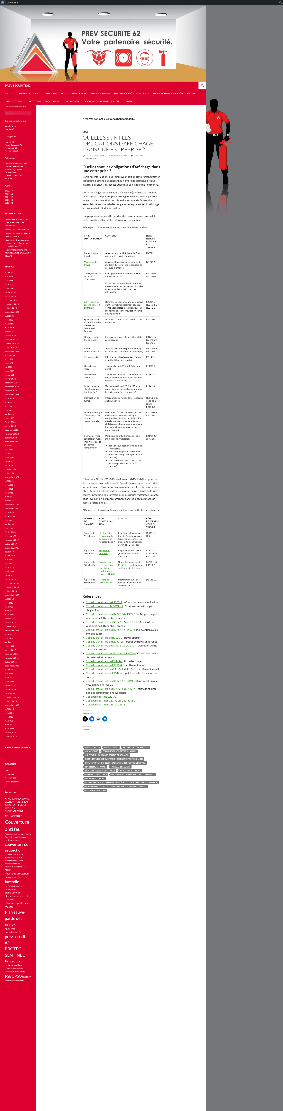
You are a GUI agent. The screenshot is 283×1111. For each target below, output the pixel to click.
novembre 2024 (12, 343)
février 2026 (10, 292)
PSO (18, 976)
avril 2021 (9, 496)
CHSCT (121, 565)
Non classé (9, 774)
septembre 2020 (12, 508)
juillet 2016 (10, 669)
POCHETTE (10, 929)
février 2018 (10, 618)
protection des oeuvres (14, 968)
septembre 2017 (12, 630)
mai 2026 (9, 280)
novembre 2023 (12, 386)
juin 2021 (9, 489)
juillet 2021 (10, 485)
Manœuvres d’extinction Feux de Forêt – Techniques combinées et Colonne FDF (17, 243)
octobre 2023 (11, 390)
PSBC (9, 976)
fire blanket (22, 867)
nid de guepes (10, 889)
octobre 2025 (11, 308)
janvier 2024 (10, 379)
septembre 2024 (12, 351)
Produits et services (56, 93)
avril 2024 (9, 367)
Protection (13, 961)
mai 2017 (9, 638)
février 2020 (10, 532)
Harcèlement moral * (95, 767)
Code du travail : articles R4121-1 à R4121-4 (111, 680)
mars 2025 (9, 327)
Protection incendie (15, 971)
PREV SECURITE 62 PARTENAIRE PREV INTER (101, 101)
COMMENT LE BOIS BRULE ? (17, 229)
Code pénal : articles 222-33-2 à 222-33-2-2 (110, 700)
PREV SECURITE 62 (17, 85)
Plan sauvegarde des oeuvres (15, 918)
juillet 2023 (10, 402)
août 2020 (9, 512)
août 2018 (9, 599)
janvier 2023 (10, 426)
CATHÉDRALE (19, 805)
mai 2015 (9, 721)
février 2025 (10, 331)
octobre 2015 (11, 701)
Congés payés (91, 751)
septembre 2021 (12, 477)
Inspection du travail (130, 771)
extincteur (18, 854)
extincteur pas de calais (14, 858)
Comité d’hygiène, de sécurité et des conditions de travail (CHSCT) (107, 568)
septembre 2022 (12, 441)
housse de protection (17, 873)
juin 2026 (9, 276)
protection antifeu (13, 965)
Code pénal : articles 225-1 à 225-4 (105, 704)
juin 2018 (9, 603)
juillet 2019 (10, 555)
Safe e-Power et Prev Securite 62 (44, 101)
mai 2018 (9, 607)
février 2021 (10, 500)
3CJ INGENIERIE (72, 101)
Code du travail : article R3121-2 (104, 637)
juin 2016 (9, 673)
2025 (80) (9, 194)
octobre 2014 (11, 736)
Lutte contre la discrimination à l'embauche (133, 775)
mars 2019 (9, 571)
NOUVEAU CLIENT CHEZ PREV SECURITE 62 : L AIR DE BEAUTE (18, 253)
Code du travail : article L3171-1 (104, 641)
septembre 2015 (12, 705)
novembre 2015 (12, 697)
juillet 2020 (10, 516)
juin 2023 (9, 406)
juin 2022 (9, 445)
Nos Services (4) (12, 151)
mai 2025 (9, 324)
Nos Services (10, 778)
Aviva (26, 798)
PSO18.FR (26, 977)
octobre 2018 (11, 591)
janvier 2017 (10, 650)
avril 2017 (9, 642)
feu (19, 863)
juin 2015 (9, 717)
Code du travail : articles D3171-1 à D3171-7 (111, 645)
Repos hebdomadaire (95, 790)
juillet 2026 (10, 272)
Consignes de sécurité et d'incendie (119, 751)
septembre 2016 (12, 666)
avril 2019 (9, 567)
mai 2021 (9, 493)
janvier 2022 (10, 465)
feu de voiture (11, 866)
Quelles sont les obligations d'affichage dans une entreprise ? (116, 786)
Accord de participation (105, 581)
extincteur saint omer (14, 860)
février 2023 (10, 422)
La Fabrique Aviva (13, 886)
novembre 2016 (12, 658)
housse (8, 870)
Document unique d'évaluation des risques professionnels (114, 759)
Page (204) (9, 129)
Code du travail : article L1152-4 (104, 665)
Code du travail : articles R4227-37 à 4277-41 (111, 621)
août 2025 (9, 316)
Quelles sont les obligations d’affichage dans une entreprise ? (118, 143)
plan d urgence (12, 892)
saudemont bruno (12, 980)
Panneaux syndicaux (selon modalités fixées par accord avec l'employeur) (121, 782)
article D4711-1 (92, 747)
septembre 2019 (12, 548)
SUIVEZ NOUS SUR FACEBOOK (17, 747)
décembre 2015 (12, 693)
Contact (130, 101)
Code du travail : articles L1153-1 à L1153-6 (110, 669)
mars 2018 (9, 614)
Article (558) (10, 126)
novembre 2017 (12, 626)
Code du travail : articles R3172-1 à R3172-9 (111, 653)
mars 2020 (9, 528)
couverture (13, 815)
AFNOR (9, 798)
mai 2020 (9, 520)
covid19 (8, 854)
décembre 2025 (12, 300)
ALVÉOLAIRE (18, 799)
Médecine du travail (95, 779)
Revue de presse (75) (14, 145)
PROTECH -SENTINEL (13, 101)
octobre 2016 (11, 662)
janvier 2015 (10, 732)
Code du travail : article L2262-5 (104, 602)
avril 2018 (9, 610)
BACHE (8, 802)
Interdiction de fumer (96, 775)
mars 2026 (9, 288)
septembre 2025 (12, 312)
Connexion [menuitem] (12, 2)
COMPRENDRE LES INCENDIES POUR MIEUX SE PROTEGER (17, 222)
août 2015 (9, 709)
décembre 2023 (12, 382)
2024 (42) (9, 197)
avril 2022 (9, 453)
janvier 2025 (10, 335)
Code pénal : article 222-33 (101, 696)
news (36, 93)
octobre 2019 (11, 544)
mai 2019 (9, 563)
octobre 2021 (11, 473)
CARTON (8, 805)
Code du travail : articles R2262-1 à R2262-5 (111, 629)
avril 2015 (9, 724)
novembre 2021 (12, 469)
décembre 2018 (12, 583)
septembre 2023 (12, 394)
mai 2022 (9, 449)
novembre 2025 (12, 304)
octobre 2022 (11, 438)
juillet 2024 (10, 355)
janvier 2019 (10, 579)
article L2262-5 (111, 747)
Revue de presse (79, 93)
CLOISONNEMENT (14, 811)
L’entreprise (22, 93)
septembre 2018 (12, 595)
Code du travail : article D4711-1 (104, 606)
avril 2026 (9, 284)
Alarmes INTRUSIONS (100, 93)
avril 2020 (9, 524)
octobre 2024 (11, 347)
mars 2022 (9, 457)
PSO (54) (9, 178)
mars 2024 (9, 371)
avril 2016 (9, 677)
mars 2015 (9, 728)
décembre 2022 (12, 430)
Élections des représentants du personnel (106, 536)
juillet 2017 (10, 634)
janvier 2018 (10, 622)
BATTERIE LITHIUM (20, 802)
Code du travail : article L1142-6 (104, 672)
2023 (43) (9, 200)
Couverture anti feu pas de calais (18, 834)
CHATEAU (10, 808)
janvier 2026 (10, 296)
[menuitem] (3, 2)
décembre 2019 (12, 536)
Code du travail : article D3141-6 (104, 661)
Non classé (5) (11, 148)
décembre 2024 (12, 339)
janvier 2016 (10, 689)
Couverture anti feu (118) (16, 163)
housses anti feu (13, 877)
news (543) (9, 142)
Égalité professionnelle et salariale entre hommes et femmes (115, 763)
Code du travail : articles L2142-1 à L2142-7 (110, 688)
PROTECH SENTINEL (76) (16, 166)
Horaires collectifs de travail (100, 771)
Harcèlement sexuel (120, 767)
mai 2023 (9, 410)
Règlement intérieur (104, 552)
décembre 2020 (12, 504)
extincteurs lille (11, 864)
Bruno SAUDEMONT (119, 155)
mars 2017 (9, 646)
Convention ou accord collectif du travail (92, 304)
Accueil (8, 93)
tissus (21, 980)
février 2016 (10, 685)
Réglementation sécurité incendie (130, 93)
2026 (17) (9, 191)
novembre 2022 (12, 434)
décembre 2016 (12, 654)
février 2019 (10, 575)
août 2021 (9, 481)
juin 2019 (9, 559)
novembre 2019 (12, 540)
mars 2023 (9, 418)
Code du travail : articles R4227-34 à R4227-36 (112, 614)
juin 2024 (9, 359)
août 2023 (9, 398)
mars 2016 (9, 681)
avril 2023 (9, 414)
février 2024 (10, 375)
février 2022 (10, 461)
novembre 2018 (12, 587)
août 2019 (9, 552)
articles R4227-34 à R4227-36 (136, 747)
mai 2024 (9, 363)
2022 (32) (9, 203)
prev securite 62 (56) (14, 175)
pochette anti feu (13, 932)
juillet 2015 (10, 713)
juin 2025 (9, 320)
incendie (12, 881)
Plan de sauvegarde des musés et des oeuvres (174, 93)
